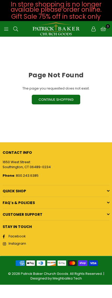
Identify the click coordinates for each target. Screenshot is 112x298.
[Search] (15, 29)
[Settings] (93, 29)
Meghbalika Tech (67, 278)
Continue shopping (56, 99)
